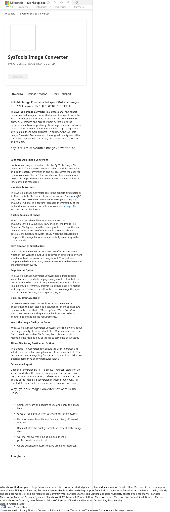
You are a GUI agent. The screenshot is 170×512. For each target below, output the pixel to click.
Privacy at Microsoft (46, 500)
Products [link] (10, 13)
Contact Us (43, 510)
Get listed (63, 490)
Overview (17, 93)
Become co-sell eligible (22, 493)
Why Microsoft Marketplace (15, 487)
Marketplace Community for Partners (56, 493)
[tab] (18, 93)
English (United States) (12, 503)
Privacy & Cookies (60, 510)
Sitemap (32, 510)
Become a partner (47, 490)
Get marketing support (81, 490)
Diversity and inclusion (80, 500)
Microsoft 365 (58, 497)
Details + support (61, 93)
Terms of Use (77, 510)
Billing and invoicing (26, 490)
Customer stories (47, 487)
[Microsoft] (14, 3)
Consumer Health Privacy (13, 510)
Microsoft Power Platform (80, 497)
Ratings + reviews (37, 93)
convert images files (66, 206)
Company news (27, 500)
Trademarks (91, 510)
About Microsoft (9, 500)
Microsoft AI (6, 497)
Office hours (63, 487)
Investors (63, 500)
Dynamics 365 (42, 497)
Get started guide (80, 487)
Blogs (34, 487)
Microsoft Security (24, 497)
